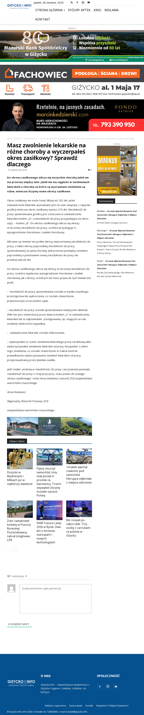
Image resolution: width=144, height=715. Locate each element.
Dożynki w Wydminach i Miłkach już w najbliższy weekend (19, 478)
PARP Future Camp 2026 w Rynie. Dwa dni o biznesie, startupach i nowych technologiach (49, 532)
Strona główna (49, 10)
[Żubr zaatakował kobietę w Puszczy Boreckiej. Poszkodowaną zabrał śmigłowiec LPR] (20, 509)
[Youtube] (88, 2)
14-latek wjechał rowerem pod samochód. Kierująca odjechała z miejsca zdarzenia (78, 474)
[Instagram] (83, 2)
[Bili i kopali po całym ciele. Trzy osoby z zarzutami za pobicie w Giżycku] (79, 508)
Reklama (111, 10)
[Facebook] (77, 2)
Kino (97, 10)
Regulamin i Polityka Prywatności (112, 705)
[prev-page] (9, 549)
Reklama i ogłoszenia (55, 705)
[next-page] (15, 549)
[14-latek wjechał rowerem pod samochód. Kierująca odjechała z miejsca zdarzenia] (79, 456)
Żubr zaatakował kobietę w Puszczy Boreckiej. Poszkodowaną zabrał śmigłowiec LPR (19, 530)
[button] (71, 2)
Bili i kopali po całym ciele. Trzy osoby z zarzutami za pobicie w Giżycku (78, 527)
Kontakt (42, 19)
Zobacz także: (17, 441)
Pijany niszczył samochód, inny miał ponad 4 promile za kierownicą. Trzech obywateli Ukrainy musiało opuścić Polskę (49, 482)
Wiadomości (31, 138)
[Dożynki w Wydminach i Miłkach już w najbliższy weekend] (20, 458)
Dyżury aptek (79, 10)
